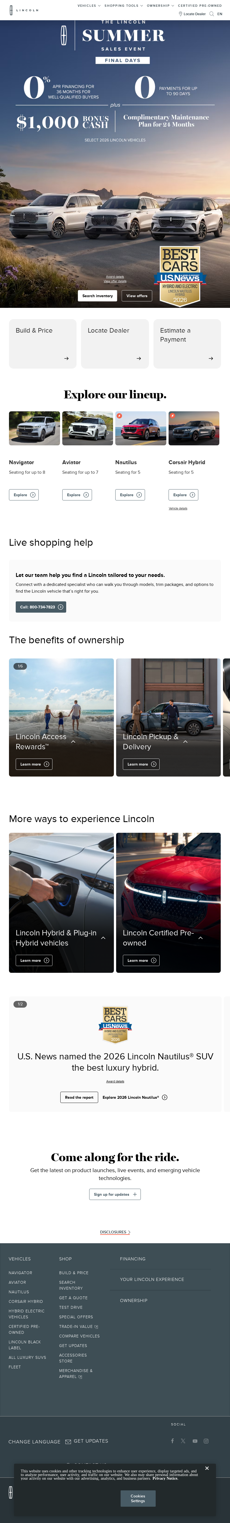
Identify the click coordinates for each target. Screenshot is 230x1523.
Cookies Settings (138, 1498)
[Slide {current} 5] (121, 784)
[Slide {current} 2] (109, 784)
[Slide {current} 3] (113, 784)
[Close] (207, 1472)
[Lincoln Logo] (23, 10)
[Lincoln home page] (13, 1491)
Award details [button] (115, 276)
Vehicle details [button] (178, 508)
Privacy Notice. (165, 1478)
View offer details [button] (115, 281)
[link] (79, 1274)
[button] (89, 5)
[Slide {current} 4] (118, 784)
